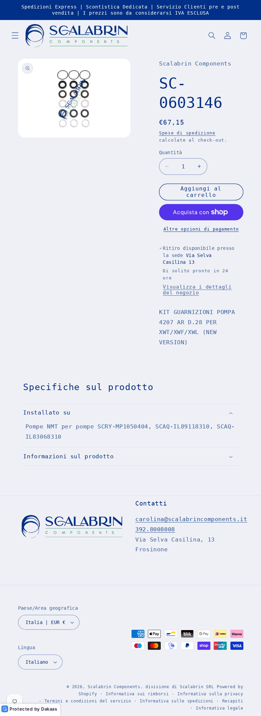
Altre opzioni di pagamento (201, 229)
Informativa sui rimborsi (137, 694)
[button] (15, 35)
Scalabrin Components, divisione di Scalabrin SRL (151, 686)
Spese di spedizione (187, 132)
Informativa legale (219, 708)
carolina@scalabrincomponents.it (191, 519)
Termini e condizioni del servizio (88, 701)
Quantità (170, 152)
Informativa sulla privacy (210, 694)
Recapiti (232, 701)
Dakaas (49, 709)
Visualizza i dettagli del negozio (197, 289)
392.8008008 (155, 529)
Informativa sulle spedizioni (176, 701)
